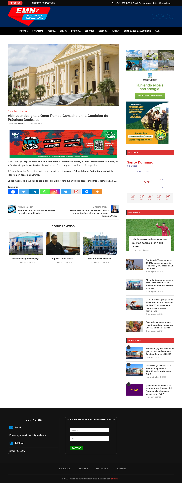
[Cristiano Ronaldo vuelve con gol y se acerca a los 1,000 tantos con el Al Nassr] (150, 235)
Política (52, 31)
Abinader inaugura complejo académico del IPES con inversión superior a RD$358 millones (159, 284)
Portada (23, 111)
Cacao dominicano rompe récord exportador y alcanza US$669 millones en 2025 (159, 325)
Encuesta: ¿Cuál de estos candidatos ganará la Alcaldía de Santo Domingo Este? (159, 370)
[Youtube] (171, 16)
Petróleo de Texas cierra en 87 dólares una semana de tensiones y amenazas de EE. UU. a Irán (160, 264)
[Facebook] (154, 16)
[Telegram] (66, 191)
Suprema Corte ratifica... (63, 258)
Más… (158, 31)
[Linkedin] (34, 191)
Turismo (116, 31)
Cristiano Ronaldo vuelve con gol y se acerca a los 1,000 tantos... (149, 243)
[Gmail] (76, 191)
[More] (97, 191)
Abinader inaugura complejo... (26, 258)
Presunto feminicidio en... (100, 258)
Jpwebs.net (115, 478)
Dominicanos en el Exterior (137, 31)
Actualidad (38, 31)
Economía (76, 31)
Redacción (21, 124)
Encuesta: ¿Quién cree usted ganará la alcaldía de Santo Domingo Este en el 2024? (160, 351)
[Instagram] (165, 16)
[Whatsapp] (45, 191)
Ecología (103, 31)
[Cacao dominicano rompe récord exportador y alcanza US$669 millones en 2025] (134, 326)
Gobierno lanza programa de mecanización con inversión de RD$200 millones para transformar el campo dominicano (159, 305)
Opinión (63, 31)
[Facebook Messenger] (87, 191)
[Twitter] (160, 16)
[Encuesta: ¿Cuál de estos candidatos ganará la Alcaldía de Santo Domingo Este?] (134, 370)
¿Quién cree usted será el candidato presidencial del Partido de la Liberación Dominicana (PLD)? (159, 389)
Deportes (89, 31)
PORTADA (23, 31)
